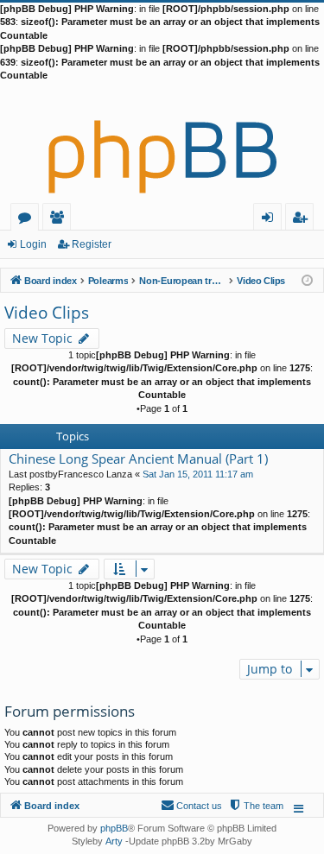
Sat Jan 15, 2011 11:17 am (198, 474)
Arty (114, 841)
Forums (28, 220)
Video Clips (46, 312)
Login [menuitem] (271, 220)
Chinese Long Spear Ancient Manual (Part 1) (138, 459)
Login (33, 244)
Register (91, 244)
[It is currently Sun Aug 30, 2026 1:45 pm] (307, 279)
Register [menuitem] (303, 220)
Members (60, 220)
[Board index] (162, 142)
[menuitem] (255, 805)
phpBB (114, 828)
